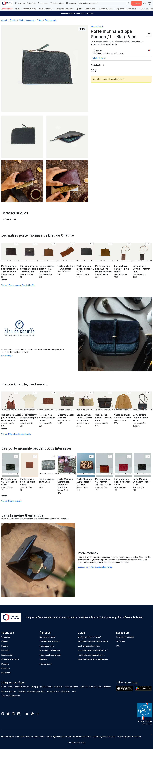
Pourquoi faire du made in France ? (91, 655)
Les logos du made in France (89, 646)
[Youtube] (27, 714)
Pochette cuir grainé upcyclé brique (27, 482)
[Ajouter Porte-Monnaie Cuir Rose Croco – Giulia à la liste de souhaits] (129, 456)
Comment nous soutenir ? (50, 641)
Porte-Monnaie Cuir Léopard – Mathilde (84, 482)
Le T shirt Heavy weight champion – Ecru (29, 418)
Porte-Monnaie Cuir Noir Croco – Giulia (141, 482)
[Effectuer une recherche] (128, 3)
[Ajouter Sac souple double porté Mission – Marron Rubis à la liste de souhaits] (16, 392)
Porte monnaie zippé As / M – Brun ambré (46, 269)
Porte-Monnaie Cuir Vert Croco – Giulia (10, 482)
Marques (21, 3)
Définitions (5, 668)
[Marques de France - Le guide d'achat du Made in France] (7, 3)
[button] (2, 280)
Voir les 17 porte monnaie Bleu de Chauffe (18, 285)
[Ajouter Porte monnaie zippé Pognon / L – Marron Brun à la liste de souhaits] (16, 243)
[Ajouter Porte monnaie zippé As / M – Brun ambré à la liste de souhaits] (54, 243)
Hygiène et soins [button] (46, 9)
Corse (74, 691)
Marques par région (13, 682)
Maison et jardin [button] (29, 9)
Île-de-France (6, 687)
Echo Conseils (81, 742)
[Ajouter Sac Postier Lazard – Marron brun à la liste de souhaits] (110, 392)
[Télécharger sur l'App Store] (124, 688)
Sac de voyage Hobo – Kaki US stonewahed (84, 418)
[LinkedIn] (18, 714)
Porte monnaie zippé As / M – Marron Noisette (103, 269)
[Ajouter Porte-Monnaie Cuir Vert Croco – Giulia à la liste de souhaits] (16, 456)
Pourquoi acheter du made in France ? (92, 650)
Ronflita (42, 485)
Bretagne (107, 687)
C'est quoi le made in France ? (89, 637)
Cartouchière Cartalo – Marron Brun (141, 269)
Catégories (5, 637)
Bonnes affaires (7, 9)
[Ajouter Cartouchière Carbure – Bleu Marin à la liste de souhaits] (147, 392)
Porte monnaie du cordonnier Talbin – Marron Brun (29, 269)
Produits (32, 3)
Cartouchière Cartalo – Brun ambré (121, 269)
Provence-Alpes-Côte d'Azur (58, 691)
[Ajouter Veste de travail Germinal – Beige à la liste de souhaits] (129, 392)
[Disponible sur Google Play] (143, 688)
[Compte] (149, 3)
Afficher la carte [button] (99, 58)
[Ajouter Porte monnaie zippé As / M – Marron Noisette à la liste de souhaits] (110, 243)
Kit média (43, 659)
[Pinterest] (32, 714)
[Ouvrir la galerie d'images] (44, 69)
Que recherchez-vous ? (88, 3)
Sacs (40, 20)
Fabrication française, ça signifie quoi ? (93, 659)
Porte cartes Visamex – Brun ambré (47, 418)
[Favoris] (144, 3)
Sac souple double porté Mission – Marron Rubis (10, 418)
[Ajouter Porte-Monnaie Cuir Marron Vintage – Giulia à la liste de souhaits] (110, 456)
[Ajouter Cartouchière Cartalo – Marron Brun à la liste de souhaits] (147, 243)
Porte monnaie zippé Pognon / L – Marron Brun (9, 269)
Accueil (4, 20)
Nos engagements (47, 646)
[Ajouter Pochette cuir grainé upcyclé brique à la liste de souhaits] (35, 456)
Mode (21, 20)
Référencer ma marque (125, 637)
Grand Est (83, 687)
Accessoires (31, 20)
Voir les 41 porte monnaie (11, 501)
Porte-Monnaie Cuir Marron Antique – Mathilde (65, 483)
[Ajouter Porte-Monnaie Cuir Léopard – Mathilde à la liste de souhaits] (91, 456)
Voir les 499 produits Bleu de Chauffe (16, 434)
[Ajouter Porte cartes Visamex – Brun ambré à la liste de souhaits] (54, 392)
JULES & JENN (26, 487)
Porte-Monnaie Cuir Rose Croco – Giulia (123, 482)
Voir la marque (6, 356)
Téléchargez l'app (127, 682)
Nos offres (120, 641)
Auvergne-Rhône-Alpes (36, 691)
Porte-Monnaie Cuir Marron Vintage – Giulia (103, 482)
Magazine (72, 3)
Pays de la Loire (95, 687)
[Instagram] (13, 714)
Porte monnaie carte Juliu (46, 480)
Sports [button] (79, 9)
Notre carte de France (10, 659)
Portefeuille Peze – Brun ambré (66, 267)
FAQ (117, 646)
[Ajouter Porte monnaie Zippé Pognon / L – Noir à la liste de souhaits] (91, 243)
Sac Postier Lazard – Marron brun (103, 418)
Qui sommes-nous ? (47, 637)
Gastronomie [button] (90, 9)
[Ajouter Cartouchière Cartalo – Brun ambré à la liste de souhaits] (129, 243)
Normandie (58, 687)
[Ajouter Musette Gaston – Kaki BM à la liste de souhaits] (72, 392)
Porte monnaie (51, 20)
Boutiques (44, 3)
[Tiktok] (37, 714)
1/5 (83, 29)
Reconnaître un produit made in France (93, 641)
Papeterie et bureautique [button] (126, 9)
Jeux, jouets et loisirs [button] (64, 9)
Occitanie (22, 691)
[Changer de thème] (151, 734)
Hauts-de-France (71, 687)
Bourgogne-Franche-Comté (42, 687)
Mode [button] (17, 9)
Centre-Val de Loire (21, 687)
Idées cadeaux (58, 3)
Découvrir (89, 13)
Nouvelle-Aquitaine (8, 691)
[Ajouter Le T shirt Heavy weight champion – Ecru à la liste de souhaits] (35, 392)
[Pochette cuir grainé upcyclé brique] (29, 465)
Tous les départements (10, 696)
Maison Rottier (7, 487)
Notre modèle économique (50, 655)
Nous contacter (46, 664)
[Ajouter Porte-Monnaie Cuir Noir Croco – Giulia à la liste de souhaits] (147, 456)
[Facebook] (8, 714)
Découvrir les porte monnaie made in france (95, 567)
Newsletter (5, 673)
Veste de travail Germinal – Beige (122, 416)
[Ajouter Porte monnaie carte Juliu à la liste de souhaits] (54, 456)
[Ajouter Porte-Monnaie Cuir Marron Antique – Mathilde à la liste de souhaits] (72, 456)
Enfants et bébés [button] (106, 9)
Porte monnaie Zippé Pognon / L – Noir (85, 269)
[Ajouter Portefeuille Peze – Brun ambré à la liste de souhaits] (72, 243)
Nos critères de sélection (50, 650)
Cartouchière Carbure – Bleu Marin (140, 418)
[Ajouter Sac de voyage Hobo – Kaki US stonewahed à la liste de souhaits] (91, 392)
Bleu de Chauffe (97, 26)
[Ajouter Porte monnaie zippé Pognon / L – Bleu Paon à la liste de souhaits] (149, 35)
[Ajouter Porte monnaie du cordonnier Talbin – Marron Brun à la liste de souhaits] (35, 243)
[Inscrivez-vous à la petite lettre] (2, 714)
